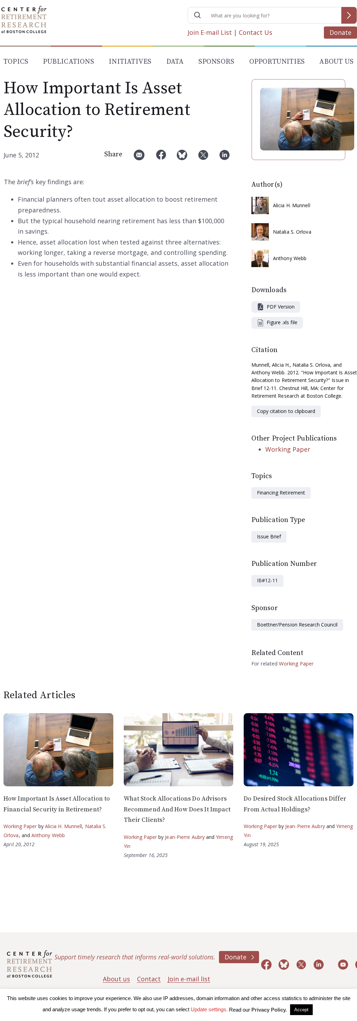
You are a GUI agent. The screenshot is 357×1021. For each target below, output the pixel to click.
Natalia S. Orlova (292, 231)
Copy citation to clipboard (286, 411)
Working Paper (287, 449)
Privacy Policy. (269, 1010)
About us (116, 979)
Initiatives (130, 61)
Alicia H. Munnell (291, 205)
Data (175, 61)
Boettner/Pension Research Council (297, 624)
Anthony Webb (289, 258)
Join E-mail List (210, 32)
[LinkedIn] (224, 157)
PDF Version (281, 306)
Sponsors (216, 61)
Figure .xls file (282, 322)
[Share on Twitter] (203, 157)
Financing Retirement (281, 492)
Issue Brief (269, 536)
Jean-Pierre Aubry (185, 837)
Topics (15, 61)
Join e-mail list (189, 979)
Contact (149, 979)
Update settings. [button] (209, 1009)
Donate (340, 32)
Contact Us (255, 32)
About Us (336, 61)
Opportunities (277, 61)
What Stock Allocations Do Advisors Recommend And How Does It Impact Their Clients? (177, 809)
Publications (68, 61)
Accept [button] (301, 1009)
